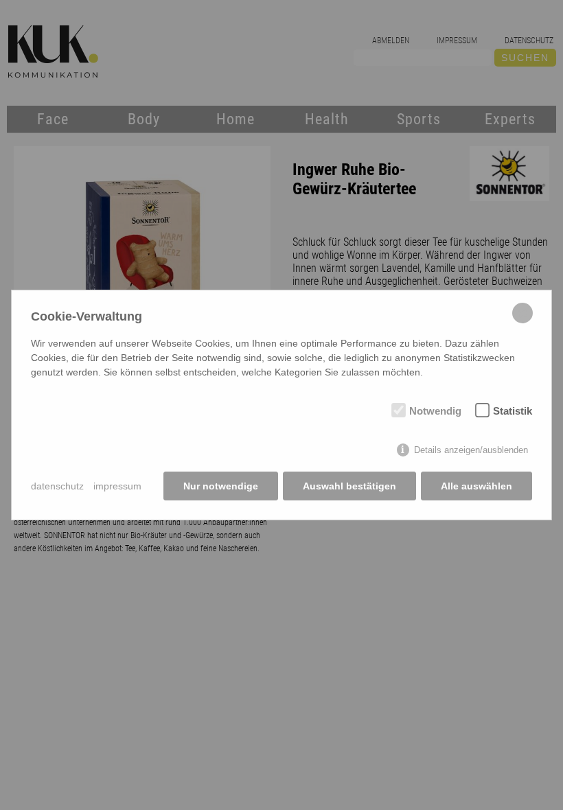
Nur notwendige (220, 486)
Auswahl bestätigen (349, 486)
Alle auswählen (476, 486)
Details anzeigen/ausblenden (471, 450)
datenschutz (57, 486)
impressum (117, 486)
